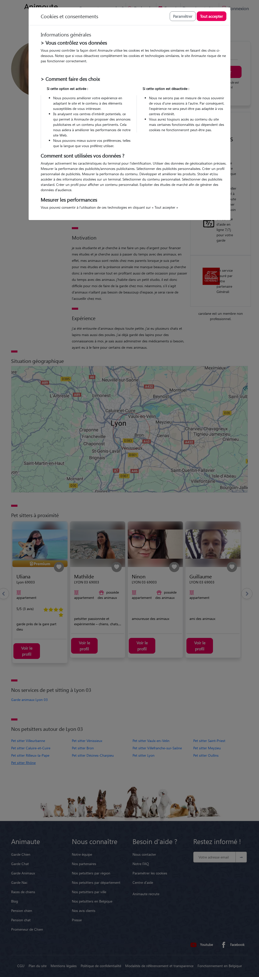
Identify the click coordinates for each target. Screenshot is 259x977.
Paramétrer (182, 16)
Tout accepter (211, 16)
